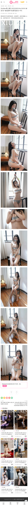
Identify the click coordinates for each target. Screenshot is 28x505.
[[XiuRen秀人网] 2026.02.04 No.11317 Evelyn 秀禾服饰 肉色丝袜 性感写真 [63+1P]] (7, 448)
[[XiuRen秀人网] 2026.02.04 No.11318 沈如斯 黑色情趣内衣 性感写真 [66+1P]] (20, 420)
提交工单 (22, 499)
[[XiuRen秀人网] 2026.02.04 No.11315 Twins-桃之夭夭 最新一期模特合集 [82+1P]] (7, 476)
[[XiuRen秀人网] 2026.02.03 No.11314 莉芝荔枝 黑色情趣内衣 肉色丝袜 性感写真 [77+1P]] (20, 476)
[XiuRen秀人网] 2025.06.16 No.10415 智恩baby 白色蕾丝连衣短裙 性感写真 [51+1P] (20, 404)
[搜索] (4, 2)
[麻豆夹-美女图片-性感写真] (14, 2)
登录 (5, 385)
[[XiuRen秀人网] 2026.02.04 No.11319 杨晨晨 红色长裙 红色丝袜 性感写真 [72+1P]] (7, 420)
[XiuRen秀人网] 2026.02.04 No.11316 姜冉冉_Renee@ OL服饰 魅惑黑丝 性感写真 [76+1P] (21, 461)
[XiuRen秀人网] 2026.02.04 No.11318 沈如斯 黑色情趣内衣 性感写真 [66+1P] (21, 433)
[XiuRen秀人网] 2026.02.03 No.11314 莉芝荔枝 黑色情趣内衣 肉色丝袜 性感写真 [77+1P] (21, 490)
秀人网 (10, 13)
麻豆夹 (15, 499)
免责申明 (18, 499)
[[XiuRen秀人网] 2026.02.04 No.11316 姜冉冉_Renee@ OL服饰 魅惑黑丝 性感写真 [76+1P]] (20, 448)
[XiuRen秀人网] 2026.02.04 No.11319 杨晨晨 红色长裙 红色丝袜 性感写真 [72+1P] (7, 433)
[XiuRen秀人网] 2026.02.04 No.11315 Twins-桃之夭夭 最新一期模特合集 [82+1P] (7, 490)
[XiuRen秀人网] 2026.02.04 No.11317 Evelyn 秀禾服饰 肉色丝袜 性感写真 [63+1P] (7, 461)
